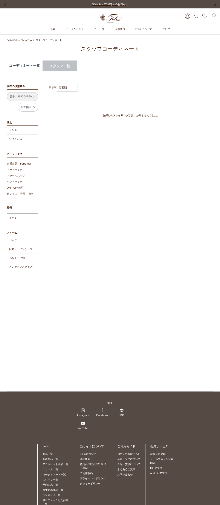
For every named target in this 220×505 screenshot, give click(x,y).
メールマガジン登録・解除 (163, 460)
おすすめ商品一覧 (53, 489)
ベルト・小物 (17, 257)
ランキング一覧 (52, 495)
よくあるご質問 (126, 469)
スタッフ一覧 (59, 66)
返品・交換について (129, 464)
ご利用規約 (86, 473)
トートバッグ (14, 169)
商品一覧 (48, 453)
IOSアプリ (156, 468)
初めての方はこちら (129, 453)
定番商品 (12, 163)
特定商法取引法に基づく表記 (93, 466)
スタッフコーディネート (49, 40)
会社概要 (85, 459)
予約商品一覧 (50, 484)
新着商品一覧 (50, 459)
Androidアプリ (158, 473)
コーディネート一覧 (54, 474)
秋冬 (31, 193)
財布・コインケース (20, 249)
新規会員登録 (158, 453)
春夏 (22, 193)
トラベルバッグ (16, 175)
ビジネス (12, 193)
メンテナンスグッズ (20, 266)
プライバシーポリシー (93, 478)
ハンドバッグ (14, 181)
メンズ (13, 130)
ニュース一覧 (50, 469)
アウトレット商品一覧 (55, 464)
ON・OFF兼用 (15, 187)
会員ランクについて (129, 459)
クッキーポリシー (90, 483)
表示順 (53, 87)
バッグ (13, 240)
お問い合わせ (125, 474)
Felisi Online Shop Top (19, 40)
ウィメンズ (15, 138)
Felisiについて (88, 453)
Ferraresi (25, 163)
